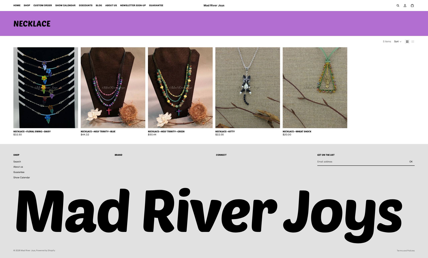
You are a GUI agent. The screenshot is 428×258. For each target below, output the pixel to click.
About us (18, 166)
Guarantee (18, 172)
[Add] (140, 123)
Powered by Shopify (45, 250)
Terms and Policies (406, 250)
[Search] (398, 5)
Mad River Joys (28, 250)
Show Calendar (21, 177)
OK (411, 161)
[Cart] (412, 5)
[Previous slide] (18, 87)
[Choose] (73, 123)
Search (17, 161)
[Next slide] (73, 87)
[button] (398, 41)
